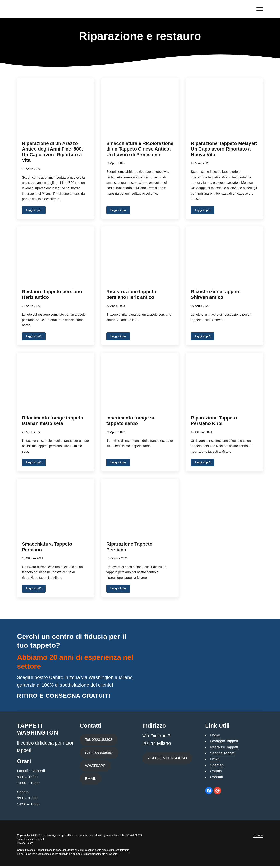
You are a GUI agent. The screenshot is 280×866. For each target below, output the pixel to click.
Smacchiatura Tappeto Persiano (47, 547)
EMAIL (90, 778)
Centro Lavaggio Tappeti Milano (35, 850)
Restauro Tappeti (224, 747)
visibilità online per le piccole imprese (99, 850)
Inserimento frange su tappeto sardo (131, 420)
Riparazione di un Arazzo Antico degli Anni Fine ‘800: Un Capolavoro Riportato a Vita (52, 152)
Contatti (216, 777)
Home (215, 735)
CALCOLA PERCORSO (167, 758)
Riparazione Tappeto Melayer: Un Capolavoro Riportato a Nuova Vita (224, 149)
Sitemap (217, 765)
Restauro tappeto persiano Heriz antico (52, 294)
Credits (216, 771)
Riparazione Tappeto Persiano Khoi (214, 420)
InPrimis (124, 850)
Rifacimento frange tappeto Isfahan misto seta (52, 420)
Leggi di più (36, 211)
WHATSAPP (95, 766)
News (214, 759)
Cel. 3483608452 (99, 753)
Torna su (258, 835)
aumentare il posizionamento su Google (95, 854)
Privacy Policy (25, 843)
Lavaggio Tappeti (224, 741)
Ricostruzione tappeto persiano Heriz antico (131, 294)
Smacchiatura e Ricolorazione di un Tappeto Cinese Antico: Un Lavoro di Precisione (139, 149)
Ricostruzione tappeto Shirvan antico (216, 294)
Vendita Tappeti (222, 753)
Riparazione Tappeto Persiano (129, 547)
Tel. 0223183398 (98, 740)
